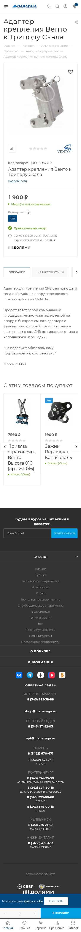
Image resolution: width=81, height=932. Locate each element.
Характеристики (51, 272)
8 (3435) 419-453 (40, 845)
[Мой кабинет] (65, 7)
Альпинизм (40, 587)
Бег (40, 623)
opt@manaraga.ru (40, 738)
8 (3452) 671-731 (40, 762)
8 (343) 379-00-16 (40, 808)
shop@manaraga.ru (40, 711)
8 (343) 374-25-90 (40, 780)
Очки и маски (40, 617)
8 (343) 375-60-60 (40, 799)
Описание (17, 272)
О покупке (40, 651)
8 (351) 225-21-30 (40, 827)
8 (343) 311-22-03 (40, 726)
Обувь (40, 593)
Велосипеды (40, 611)
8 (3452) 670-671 (40, 753)
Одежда (40, 569)
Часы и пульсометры (40, 629)
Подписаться (64, 533)
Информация (40, 662)
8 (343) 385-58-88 (40, 699)
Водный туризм (40, 635)
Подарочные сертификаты (40, 642)
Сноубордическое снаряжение (41, 605)
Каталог (40, 557)
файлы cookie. (33, 901)
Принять (56, 901)
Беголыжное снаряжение (40, 581)
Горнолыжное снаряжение (40, 599)
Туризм (40, 575)
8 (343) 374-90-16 (40, 789)
